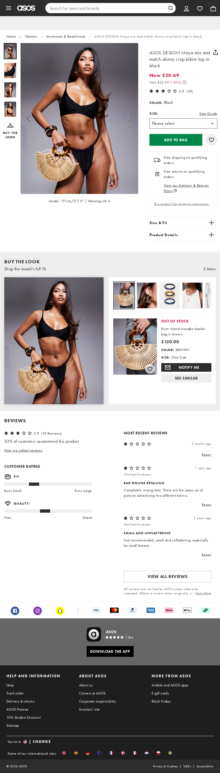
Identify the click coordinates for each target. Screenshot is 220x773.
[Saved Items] (200, 8)
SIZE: (153, 113)
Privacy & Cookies (165, 766)
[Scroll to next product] (206, 296)
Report (206, 454)
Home (11, 36)
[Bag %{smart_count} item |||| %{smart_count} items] (213, 8)
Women (31, 36)
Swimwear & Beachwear (66, 36)
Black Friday (161, 701)
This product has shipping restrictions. (181, 204)
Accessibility (205, 766)
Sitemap (12, 725)
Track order (15, 693)
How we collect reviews (23, 450)
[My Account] (186, 8)
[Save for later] (211, 140)
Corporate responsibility (97, 701)
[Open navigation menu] (8, 8)
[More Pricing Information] (184, 82)
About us (86, 685)
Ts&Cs (187, 766)
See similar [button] (186, 378)
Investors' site (89, 709)
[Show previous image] (30, 118)
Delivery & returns (20, 701)
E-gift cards (160, 693)
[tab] (124, 296)
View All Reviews (168, 576)
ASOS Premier (17, 709)
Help (10, 685)
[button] (10, 131)
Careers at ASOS (92, 693)
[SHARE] (215, 52)
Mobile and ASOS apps (170, 685)
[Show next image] (128, 118)
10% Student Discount (23, 717)
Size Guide (208, 113)
